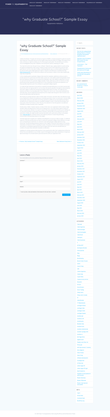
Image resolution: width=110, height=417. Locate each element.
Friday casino (80, 292)
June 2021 (79, 184)
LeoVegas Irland (81, 310)
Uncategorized (80, 360)
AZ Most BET (80, 245)
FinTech (79, 284)
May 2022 (79, 155)
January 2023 (80, 134)
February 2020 (80, 213)
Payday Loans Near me (82, 342)
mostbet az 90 (80, 318)
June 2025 (79, 116)
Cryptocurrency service (82, 279)
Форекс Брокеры (81, 377)
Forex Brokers (80, 287)
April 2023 (79, 127)
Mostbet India (80, 324)
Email (21, 181)
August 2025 (80, 111)
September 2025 (81, 108)
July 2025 (79, 113)
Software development (82, 358)
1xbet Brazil (80, 234)
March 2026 (80, 98)
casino (78, 263)
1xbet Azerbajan (81, 229)
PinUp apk (79, 345)
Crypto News (80, 276)
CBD (78, 269)
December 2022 (81, 137)
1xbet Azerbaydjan (81, 232)
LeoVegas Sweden (81, 313)
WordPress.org (80, 400)
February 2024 (80, 119)
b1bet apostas (80, 250)
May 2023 (79, 124)
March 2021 (80, 192)
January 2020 (80, 216)
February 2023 (80, 132)
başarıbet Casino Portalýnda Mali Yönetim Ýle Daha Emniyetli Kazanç (84, 60)
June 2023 (79, 121)
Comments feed (81, 398)
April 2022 (79, 158)
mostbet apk (80, 316)
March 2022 (80, 161)
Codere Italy (80, 274)
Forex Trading (80, 290)
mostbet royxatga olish (82, 331)
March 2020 (80, 210)
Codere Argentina (81, 271)
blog (78, 253)
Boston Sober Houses (82, 261)
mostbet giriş (80, 321)
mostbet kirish (80, 326)
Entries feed (80, 395)
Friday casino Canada (82, 295)
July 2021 (79, 182)
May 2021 (79, 187)
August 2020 (80, 203)
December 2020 (81, 197)
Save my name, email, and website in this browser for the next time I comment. (38, 191)
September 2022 (81, 145)
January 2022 (80, 166)
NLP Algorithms (81, 337)
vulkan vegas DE (81, 365)
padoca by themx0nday (36, 2)
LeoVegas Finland (81, 305)
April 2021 (79, 189)
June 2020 (79, 205)
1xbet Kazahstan (81, 240)
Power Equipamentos (16, 4)
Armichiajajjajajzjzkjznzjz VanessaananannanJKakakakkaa (34, 53)
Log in (78, 393)
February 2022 (80, 163)
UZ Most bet (80, 363)
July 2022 (79, 150)
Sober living (80, 355)
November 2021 (81, 171)
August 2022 (80, 148)
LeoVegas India (80, 308)
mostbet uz (80, 334)
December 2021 (81, 168)
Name (21, 176)
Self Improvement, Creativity (84, 347)
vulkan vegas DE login (82, 368)
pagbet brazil (80, 339)
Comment (22, 160)
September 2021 (81, 176)
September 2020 (81, 200)
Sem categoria (53, 53)
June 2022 (79, 153)
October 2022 (80, 142)
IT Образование (81, 303)
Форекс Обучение (81, 380)
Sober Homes (80, 352)
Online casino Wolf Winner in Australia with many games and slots (84, 74)
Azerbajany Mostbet (82, 248)
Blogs (78, 255)
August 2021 (80, 179)
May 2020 (79, 208)
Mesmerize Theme (70, 413)
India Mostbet (80, 300)
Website (22, 186)
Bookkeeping (80, 258)
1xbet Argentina (81, 227)
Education (79, 282)
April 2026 (79, 95)
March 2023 (80, 129)
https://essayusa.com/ (25, 72)
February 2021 (80, 195)
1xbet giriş (79, 237)
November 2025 (81, 106)
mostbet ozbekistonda (82, 329)
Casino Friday (80, 266)
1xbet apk (79, 224)
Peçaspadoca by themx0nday (94, 2)
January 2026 (80, 103)
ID (77, 297)
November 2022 (81, 140)
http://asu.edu (26, 114)
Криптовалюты (81, 371)
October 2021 (80, 174)
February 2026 (80, 100)
